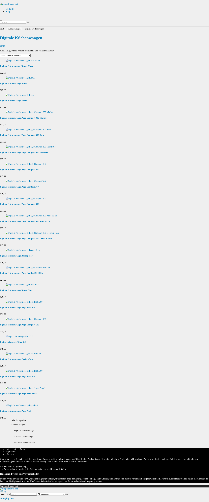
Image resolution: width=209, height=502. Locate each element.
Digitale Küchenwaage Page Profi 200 (17, 307)
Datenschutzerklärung (15, 449)
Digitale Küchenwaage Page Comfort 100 (19, 187)
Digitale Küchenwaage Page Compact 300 (19, 204)
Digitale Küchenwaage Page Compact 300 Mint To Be (25, 221)
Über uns (10, 454)
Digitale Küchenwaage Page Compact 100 (19, 325)
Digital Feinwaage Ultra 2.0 (13, 342)
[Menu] (1, 16)
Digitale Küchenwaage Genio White (16, 359)
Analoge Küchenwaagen (24, 436)
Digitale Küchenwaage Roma (13, 83)
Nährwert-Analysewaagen (24, 442)
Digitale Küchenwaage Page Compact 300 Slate (22, 135)
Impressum (10, 451)
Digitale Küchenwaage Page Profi (15, 411)
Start (2, 29)
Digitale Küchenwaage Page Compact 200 (19, 169)
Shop (8, 11)
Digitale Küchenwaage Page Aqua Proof (18, 394)
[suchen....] (28, 22)
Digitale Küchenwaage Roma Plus (16, 290)
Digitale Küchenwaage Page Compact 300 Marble (23, 118)
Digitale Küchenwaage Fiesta (13, 100)
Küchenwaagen (14, 29)
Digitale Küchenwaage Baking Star (16, 256)
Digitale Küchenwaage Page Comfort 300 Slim (21, 273)
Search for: (5, 494)
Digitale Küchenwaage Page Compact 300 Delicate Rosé (26, 238)
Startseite (10, 9)
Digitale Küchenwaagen (24, 430)
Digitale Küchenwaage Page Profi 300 (17, 376)
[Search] (1, 20)
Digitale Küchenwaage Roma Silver (16, 66)
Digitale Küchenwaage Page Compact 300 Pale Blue (24, 152)
